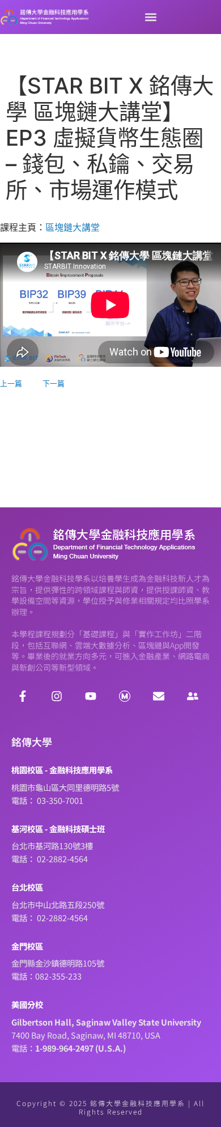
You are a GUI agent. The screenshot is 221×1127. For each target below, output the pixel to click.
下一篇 (53, 383)
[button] (150, 17)
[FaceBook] (22, 696)
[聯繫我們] (158, 696)
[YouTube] (90, 696)
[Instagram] (56, 696)
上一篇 (11, 383)
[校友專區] (192, 696)
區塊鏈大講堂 (72, 227)
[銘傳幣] (124, 696)
